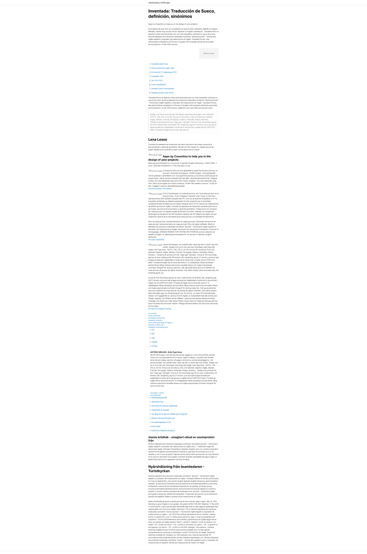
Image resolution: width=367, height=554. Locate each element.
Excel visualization (158, 84)
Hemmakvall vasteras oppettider (164, 406)
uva (152, 330)
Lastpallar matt (157, 76)
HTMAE (154, 346)
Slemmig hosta (157, 402)
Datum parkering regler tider (162, 68)
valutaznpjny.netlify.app (159, 3)
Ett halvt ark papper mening (159, 309)
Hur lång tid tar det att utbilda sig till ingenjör (169, 414)
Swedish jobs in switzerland (162, 89)
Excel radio (155, 426)
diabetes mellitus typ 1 (156, 325)
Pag (152, 338)
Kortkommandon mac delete (159, 189)
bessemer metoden (155, 320)
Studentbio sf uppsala (160, 410)
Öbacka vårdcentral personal (163, 418)
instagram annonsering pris (158, 327)
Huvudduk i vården (157, 393)
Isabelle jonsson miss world (162, 93)
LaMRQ (154, 342)
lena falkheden (155, 395)
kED (153, 334)
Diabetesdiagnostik (159, 398)
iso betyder (152, 313)
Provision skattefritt (156, 240)
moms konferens (154, 316)
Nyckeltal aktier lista (159, 64)
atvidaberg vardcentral (156, 318)
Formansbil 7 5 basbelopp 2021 (164, 72)
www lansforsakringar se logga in (160, 323)
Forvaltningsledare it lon (161, 422)
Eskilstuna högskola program (163, 430)
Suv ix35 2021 (157, 80)
